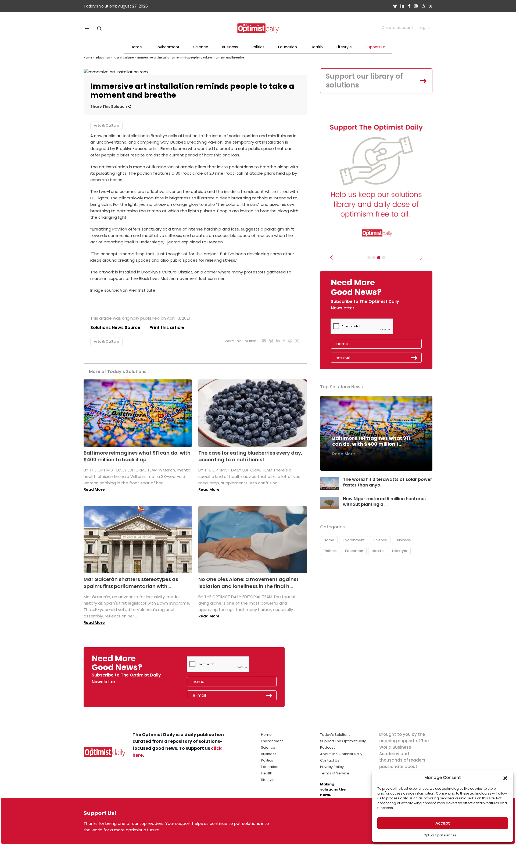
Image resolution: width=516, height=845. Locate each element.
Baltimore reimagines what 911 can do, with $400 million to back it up (137, 456)
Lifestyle (344, 47)
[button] (505, 777)
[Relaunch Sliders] (383, 257)
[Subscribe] (369, 257)
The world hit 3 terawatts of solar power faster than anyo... (387, 482)
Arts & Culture (124, 58)
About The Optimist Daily (341, 753)
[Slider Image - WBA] (373, 257)
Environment (168, 47)
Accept (442, 823)
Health (317, 47)
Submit (414, 357)
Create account (397, 27)
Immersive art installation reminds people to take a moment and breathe (190, 58)
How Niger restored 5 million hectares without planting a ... (384, 501)
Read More (94, 489)
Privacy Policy (332, 766)
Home (136, 47)
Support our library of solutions (364, 80)
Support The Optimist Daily (343, 741)
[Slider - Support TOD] (378, 257)
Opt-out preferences (440, 835)
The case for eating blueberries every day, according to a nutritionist (250, 456)
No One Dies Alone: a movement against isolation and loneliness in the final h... (248, 582)
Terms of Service (334, 773)
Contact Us (329, 760)
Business (230, 47)
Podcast (327, 747)
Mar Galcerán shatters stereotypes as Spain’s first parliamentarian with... (131, 582)
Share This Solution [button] (109, 106)
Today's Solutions (335, 734)
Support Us (376, 47)
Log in (424, 27)
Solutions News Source (115, 327)
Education (287, 47)
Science (200, 47)
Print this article (166, 327)
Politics (258, 47)
